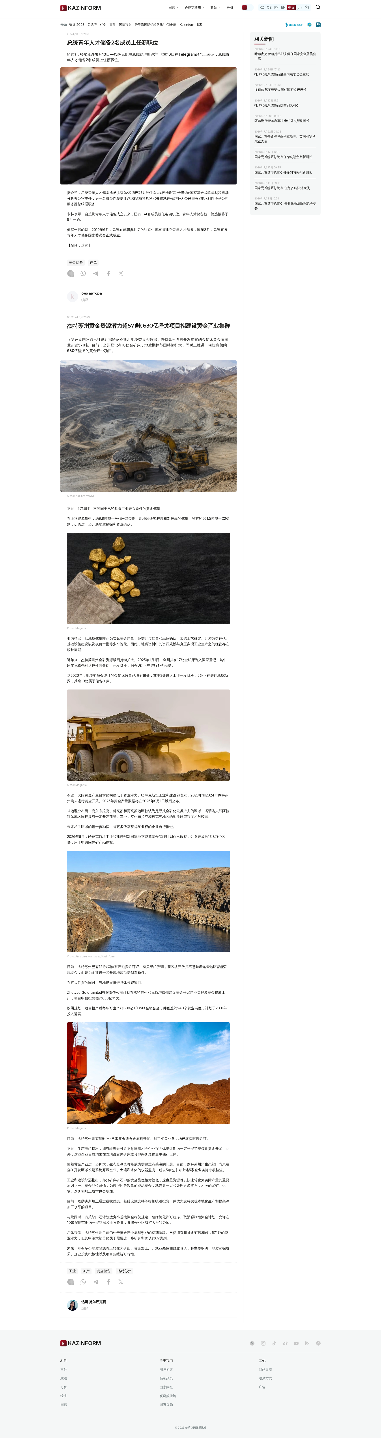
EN (283, 7)
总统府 (92, 25)
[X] (120, 273)
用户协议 (166, 1369)
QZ (269, 7)
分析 (230, 7)
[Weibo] (285, 1343)
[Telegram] (95, 273)
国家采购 (166, 1405)
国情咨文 (125, 25)
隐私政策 (166, 1378)
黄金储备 (76, 262)
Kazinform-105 (190, 25)
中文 (291, 7)
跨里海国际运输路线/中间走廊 (155, 25)
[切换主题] (247, 7)
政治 (63, 1378)
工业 (72, 1271)
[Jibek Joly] (295, 24)
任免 (103, 25)
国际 (63, 1405)
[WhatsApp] (83, 273)
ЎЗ (307, 7)
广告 (262, 1387)
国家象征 (166, 1387)
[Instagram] (70, 273)
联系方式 (265, 1378)
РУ (276, 7)
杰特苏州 (125, 1271)
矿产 (86, 1271)
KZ (262, 7)
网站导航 (265, 1369)
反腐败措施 (168, 1396)
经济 (63, 1396)
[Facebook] (108, 273)
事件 (113, 25)
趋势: (63, 24)
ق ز (300, 7)
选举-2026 (76, 25)
